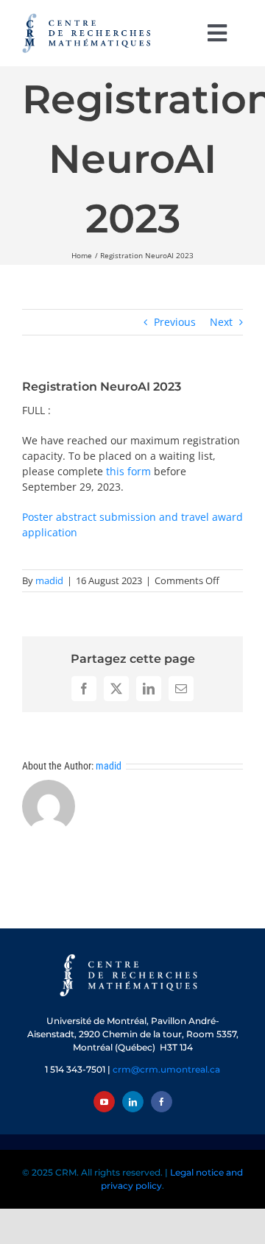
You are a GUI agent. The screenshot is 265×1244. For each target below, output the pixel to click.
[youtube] (104, 1101)
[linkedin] (133, 1101)
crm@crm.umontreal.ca (166, 1069)
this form (128, 471)
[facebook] (161, 1101)
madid (49, 580)
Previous (175, 322)
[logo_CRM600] (88, 17)
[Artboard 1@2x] (132, 955)
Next (221, 322)
